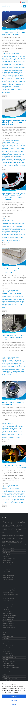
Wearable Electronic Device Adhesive (11, 667)
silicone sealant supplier (15, 90)
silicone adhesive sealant (7, 237)
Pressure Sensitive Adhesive (9, 558)
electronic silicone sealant (7, 67)
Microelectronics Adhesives (9, 661)
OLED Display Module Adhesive (9, 665)
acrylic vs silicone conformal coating (11, 143)
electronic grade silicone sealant (16, 66)
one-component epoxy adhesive (9, 235)
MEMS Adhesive (6, 659)
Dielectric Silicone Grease (16, 363)
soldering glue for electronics (16, 502)
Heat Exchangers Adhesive (8, 577)
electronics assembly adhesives (16, 493)
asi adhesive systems (16, 223)
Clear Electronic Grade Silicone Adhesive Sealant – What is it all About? (13, 338)
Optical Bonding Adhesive (8, 623)
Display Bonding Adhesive (8, 617)
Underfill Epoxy (6, 587)
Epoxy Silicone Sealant (13, 72)
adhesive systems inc (6, 223)
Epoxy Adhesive (6, 556)
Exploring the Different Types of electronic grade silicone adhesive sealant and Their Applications (14, 197)
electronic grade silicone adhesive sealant (11, 302)
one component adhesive (19, 234)
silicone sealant (10, 80)
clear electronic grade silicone (9, 293)
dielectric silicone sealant (7, 151)
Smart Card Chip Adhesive (8, 671)
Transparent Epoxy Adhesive (9, 592)
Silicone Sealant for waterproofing (14, 84)
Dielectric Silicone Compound (13, 296)
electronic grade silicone (19, 301)
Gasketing (5, 674)
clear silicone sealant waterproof (12, 62)
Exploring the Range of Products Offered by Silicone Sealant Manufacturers (14, 123)
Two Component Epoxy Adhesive (10, 590)
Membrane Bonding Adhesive (9, 615)
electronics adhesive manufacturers (17, 229)
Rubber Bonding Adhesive (8, 609)
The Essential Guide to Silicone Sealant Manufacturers (13, 33)
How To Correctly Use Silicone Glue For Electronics (13, 403)
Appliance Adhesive (7, 642)
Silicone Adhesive (6, 552)
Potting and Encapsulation (8, 636)
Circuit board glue (11, 490)
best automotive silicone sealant (9, 59)
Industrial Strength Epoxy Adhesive (10, 594)
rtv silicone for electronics (14, 369)
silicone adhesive (20, 235)
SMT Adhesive (6, 649)
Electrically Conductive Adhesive (10, 566)
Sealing (4, 632)
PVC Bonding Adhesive (8, 611)
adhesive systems (21, 221)
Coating (4, 634)
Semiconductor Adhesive (8, 663)
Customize (14, 700)
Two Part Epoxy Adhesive (8, 550)
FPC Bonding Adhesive (7, 621)
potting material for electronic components (11, 75)
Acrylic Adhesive (6, 554)
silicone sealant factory (12, 81)
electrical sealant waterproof (8, 365)
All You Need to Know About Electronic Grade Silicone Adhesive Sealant (12, 271)
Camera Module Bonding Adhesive (10, 645)
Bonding (4, 630)
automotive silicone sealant (19, 58)
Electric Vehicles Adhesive (8, 575)
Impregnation (6, 638)
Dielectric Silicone (16, 361)
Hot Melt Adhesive (7, 560)
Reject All (14, 704)
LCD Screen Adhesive (7, 653)
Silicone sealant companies (8, 160)
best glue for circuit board (8, 488)
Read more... (4, 96)
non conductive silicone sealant (17, 73)
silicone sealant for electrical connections (14, 162)
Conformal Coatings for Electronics (10, 678)
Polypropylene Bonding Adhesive (10, 604)
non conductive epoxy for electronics (14, 496)
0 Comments (6, 94)
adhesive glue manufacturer (9, 56)
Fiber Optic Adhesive (7, 643)
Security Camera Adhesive (8, 669)
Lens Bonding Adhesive (8, 619)
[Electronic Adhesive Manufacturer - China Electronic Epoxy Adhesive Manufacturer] (6, 6)
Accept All (14, 696)
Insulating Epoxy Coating (8, 680)
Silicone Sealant (6, 676)
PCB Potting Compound (8, 655)
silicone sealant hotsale (7, 86)
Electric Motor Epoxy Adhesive (9, 657)
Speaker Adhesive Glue (8, 647)
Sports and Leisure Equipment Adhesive (11, 583)
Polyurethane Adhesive (8, 562)
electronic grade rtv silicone (8, 301)
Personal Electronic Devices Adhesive (11, 581)
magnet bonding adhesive (13, 232)
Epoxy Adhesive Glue (7, 585)
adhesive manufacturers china (9, 221)
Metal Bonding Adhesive (8, 600)
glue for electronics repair (11, 431)
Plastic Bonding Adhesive (8, 598)
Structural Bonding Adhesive (9, 564)
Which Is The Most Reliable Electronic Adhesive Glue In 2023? (14, 467)
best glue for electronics (8, 425)
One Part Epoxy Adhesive (8, 548)
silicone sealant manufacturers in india (16, 165)
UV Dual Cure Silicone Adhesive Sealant (12, 240)
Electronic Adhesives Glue (8, 55)
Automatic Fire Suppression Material (11, 569)
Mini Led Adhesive (7, 651)
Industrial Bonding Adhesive (9, 607)
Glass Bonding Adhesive (8, 602)
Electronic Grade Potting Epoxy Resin (17, 299)
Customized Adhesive (7, 571)
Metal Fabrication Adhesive (9, 579)
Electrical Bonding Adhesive (9, 627)
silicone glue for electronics (13, 437)
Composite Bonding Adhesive (9, 606)
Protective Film (6, 568)
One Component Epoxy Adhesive (10, 588)
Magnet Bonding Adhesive (8, 625)
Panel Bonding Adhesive (8, 613)
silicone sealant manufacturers (15, 87)
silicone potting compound (12, 159)
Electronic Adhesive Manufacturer (11, 53)
